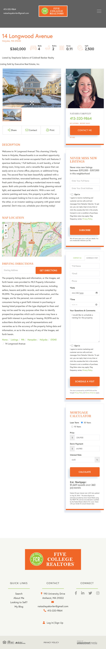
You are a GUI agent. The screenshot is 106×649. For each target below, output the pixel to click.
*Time (72, 299)
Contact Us (77, 258)
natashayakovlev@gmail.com (16, 13)
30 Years (87, 422)
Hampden (32, 339)
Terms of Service (91, 393)
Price (72, 432)
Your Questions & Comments (82, 310)
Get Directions (48, 270)
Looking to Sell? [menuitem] (18, 602)
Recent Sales (85, 123)
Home (5, 339)
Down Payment (76, 444)
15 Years (77, 426)
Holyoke (43, 339)
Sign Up (59, 622)
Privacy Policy (87, 219)
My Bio (72, 137)
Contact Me (85, 130)
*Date (72, 288)
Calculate (85, 471)
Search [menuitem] (18, 593)
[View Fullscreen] (6, 236)
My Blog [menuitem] (18, 606)
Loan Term (74, 422)
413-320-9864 (9, 9)
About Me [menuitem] (19, 598)
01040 (54, 339)
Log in (50, 622)
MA (22, 339)
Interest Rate (75, 455)
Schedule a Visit (92, 258)
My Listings (74, 123)
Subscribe (85, 230)
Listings (14, 339)
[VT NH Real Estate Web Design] (90, 642)
